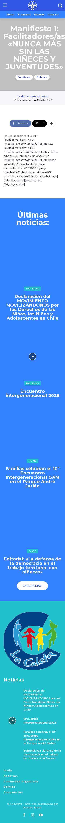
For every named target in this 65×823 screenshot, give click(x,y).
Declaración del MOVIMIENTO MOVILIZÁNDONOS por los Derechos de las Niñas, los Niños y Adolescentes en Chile (32, 307)
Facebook (24, 77)
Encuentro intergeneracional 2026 (32, 393)
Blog (32, 551)
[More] (51, 123)
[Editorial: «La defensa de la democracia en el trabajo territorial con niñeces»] (32, 524)
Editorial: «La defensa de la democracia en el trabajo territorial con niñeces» (32, 565)
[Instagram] (32, 815)
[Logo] (32, 5)
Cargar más (32, 585)
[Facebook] (24, 815)
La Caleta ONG (43, 100)
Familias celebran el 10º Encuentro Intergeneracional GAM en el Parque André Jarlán (32, 477)
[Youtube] (41, 815)
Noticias (42, 77)
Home (33, 460)
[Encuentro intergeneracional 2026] (32, 356)
